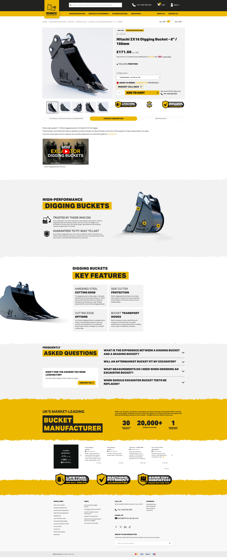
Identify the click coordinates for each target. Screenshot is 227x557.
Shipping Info (57, 516)
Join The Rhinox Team (60, 518)
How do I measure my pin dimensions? (91, 512)
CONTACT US (142, 83)
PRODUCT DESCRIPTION (113, 119)
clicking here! (112, 134)
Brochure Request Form (60, 508)
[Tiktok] (130, 527)
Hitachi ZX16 (81, 22)
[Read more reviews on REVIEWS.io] (66, 462)
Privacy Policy (57, 526)
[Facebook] (116, 527)
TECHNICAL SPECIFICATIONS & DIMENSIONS (66, 119)
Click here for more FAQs (91, 523)
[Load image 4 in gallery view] (90, 107)
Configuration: (122, 73)
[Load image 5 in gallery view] (103, 107)
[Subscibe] (167, 543)
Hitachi (71, 22)
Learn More (167, 57)
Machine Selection (58, 22)
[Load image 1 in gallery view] (52, 107)
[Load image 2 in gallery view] (65, 107)
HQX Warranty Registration (61, 513)
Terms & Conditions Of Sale (61, 524)
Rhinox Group (57, 554)
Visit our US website (59, 505)
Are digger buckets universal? (92, 509)
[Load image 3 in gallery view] (77, 107)
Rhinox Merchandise (59, 532)
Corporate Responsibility (60, 521)
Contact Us (86, 383)
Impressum (57, 534)
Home (45, 22)
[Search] (70, 5)
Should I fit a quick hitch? (91, 516)
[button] (158, 225)
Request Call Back (128, 87)
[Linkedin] (125, 527)
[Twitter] (120, 527)
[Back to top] (2, 554)
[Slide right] (111, 107)
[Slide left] (44, 107)
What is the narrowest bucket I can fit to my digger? (92, 519)
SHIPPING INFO (161, 119)
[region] (126, 455)
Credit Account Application (61, 510)
